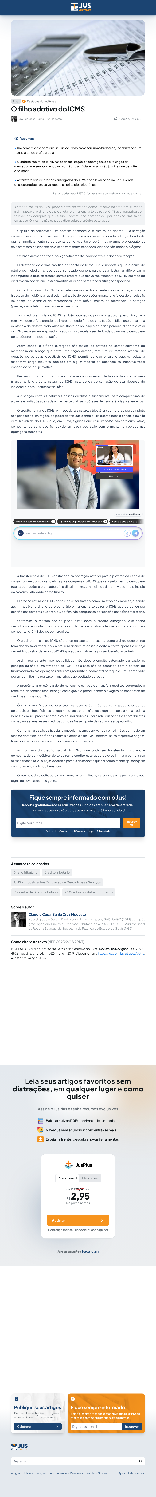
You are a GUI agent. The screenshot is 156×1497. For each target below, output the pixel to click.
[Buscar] (141, 1461)
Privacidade (103, 831)
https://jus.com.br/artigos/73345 (121, 953)
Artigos (15, 1473)
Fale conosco (136, 1473)
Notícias (28, 1473)
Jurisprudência (58, 1473)
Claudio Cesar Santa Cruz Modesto (57, 914)
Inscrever (131, 822)
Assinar (58, 1220)
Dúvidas (91, 1473)
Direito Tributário (25, 872)
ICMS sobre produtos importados (88, 892)
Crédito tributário (57, 872)
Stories (102, 1473)
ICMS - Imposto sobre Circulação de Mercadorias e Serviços (57, 882)
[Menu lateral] (8, 7)
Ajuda (122, 1473)
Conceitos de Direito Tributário (35, 892)
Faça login (90, 1251)
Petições (41, 1473)
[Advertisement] (78, 1010)
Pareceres (76, 1473)
